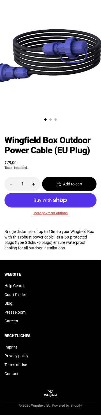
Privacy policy (16, 356)
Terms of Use (15, 364)
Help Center (14, 285)
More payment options (50, 213)
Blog (8, 303)
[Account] (82, 6)
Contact (11, 373)
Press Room (15, 312)
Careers (11, 321)
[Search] (18, 6)
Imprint (10, 347)
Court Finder (15, 294)
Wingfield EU (40, 405)
